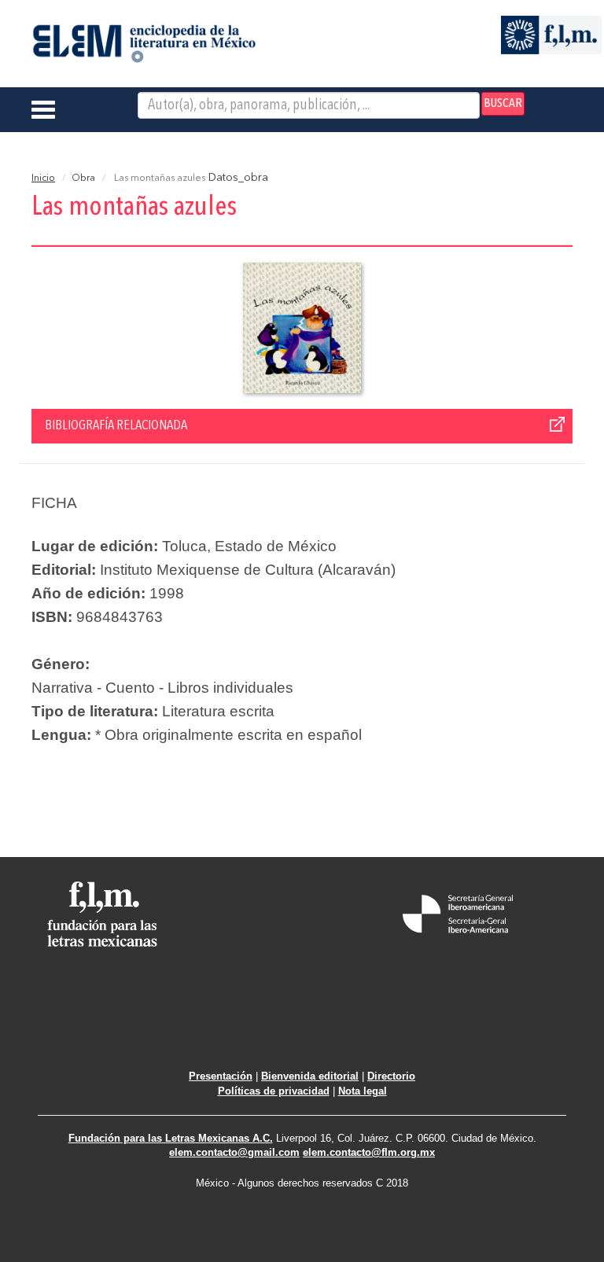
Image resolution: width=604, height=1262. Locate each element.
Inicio (43, 178)
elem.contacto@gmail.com (234, 1152)
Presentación (220, 1076)
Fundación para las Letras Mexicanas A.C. (170, 1138)
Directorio (391, 1076)
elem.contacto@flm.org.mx (369, 1152)
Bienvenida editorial (310, 1076)
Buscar (503, 104)
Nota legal (362, 1091)
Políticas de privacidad (274, 1091)
